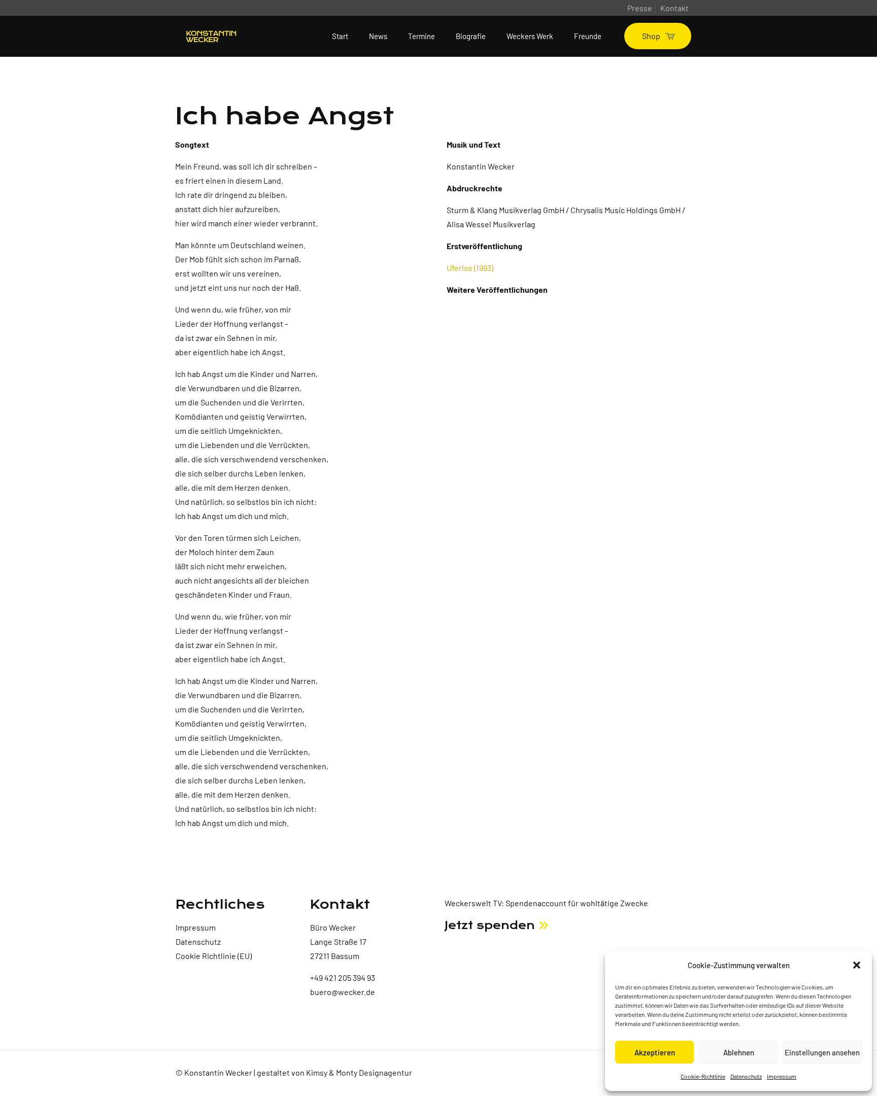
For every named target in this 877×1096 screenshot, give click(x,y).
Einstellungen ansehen (822, 1052)
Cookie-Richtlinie (703, 1076)
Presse (639, 8)
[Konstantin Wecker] (211, 36)
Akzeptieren (654, 1052)
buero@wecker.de (342, 992)
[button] (857, 965)
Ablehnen (738, 1052)
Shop (651, 36)
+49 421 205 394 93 (342, 977)
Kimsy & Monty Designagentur (359, 1072)
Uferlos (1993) (470, 267)
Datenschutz (746, 1076)
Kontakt (674, 8)
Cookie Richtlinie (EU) (214, 956)
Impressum (781, 1076)
